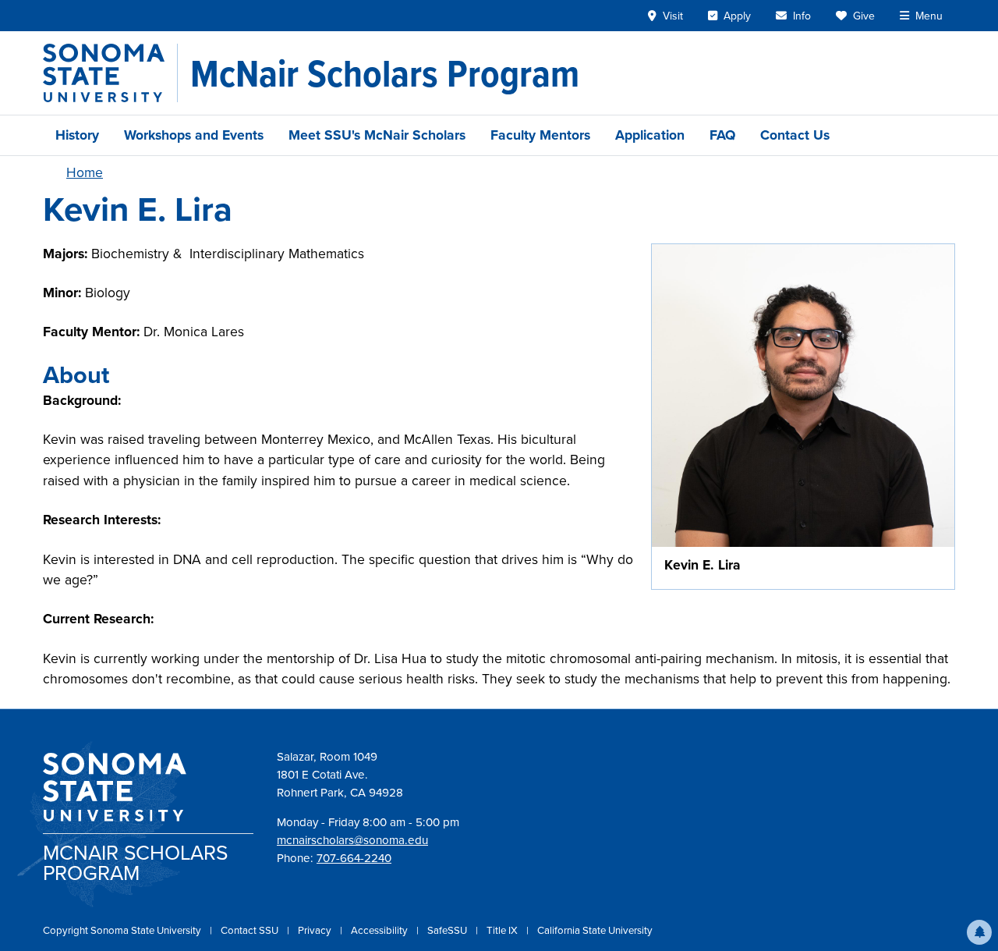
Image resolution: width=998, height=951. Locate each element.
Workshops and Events (194, 135)
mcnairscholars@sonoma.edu (352, 840)
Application (650, 135)
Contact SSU (251, 930)
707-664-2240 (354, 858)
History (77, 135)
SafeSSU (448, 930)
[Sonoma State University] (110, 73)
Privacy (316, 930)
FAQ (722, 135)
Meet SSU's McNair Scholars (376, 135)
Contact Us (795, 135)
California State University (595, 930)
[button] (979, 932)
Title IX (503, 930)
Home (84, 172)
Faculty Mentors (540, 135)
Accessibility (380, 930)
